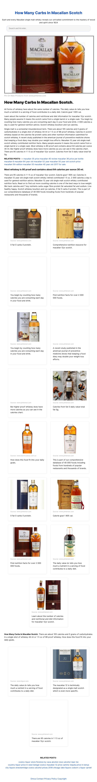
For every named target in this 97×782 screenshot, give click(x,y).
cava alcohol (52, 762)
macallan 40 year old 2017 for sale (50, 164)
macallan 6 (9, 161)
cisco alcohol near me (68, 762)
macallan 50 (28, 164)
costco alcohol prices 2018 (40, 767)
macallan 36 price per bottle (70, 159)
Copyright (61, 779)
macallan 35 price (31, 159)
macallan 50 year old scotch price (65, 161)
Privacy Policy (50, 779)
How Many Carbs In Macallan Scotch (48, 12)
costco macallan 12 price (51, 765)
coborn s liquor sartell (82, 767)
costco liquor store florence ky (32, 762)
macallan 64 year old (24, 161)
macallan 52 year (41, 161)
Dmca (33, 779)
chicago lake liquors (62, 767)
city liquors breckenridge (16, 767)
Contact (40, 779)
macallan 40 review (48, 159)
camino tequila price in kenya (76, 765)
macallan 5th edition (13, 164)
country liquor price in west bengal (23, 765)
